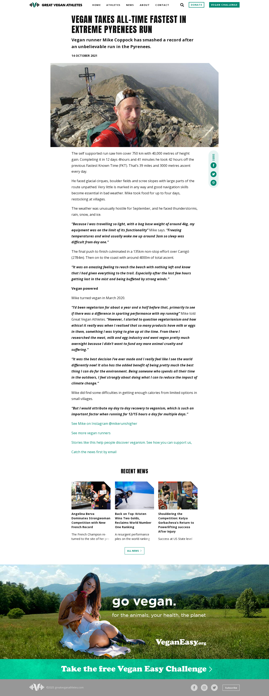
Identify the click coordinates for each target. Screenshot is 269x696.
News (130, 4)
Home (96, 4)
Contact (162, 4)
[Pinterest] (213, 183)
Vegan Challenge (224, 4)
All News (133, 550)
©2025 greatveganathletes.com (65, 687)
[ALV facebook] (194, 687)
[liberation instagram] (204, 687)
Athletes (113, 4)
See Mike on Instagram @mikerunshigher (104, 423)
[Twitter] (213, 174)
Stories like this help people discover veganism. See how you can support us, (131, 442)
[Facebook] (213, 165)
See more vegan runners (91, 433)
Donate (196, 4)
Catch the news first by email (93, 452)
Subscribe (231, 687)
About (145, 4)
